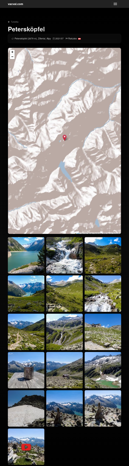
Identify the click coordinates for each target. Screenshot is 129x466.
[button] (65, 138)
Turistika (14, 21)
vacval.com (15, 4)
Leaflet (78, 233)
